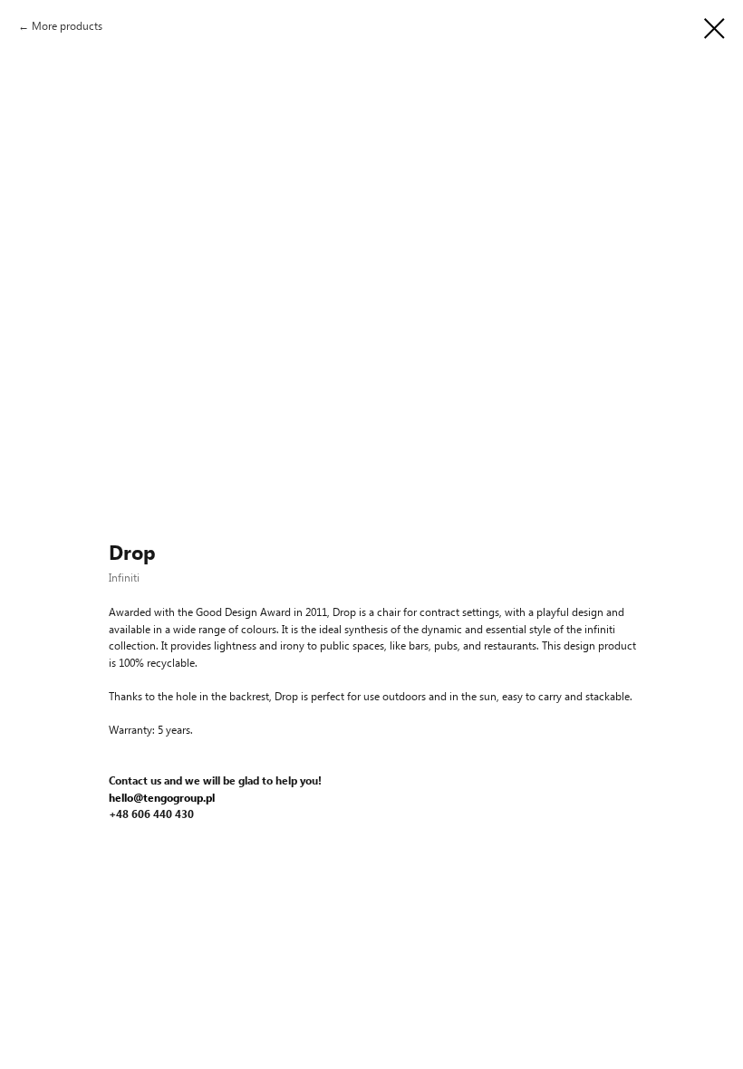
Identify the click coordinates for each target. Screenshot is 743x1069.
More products (67, 26)
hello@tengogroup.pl (162, 797)
